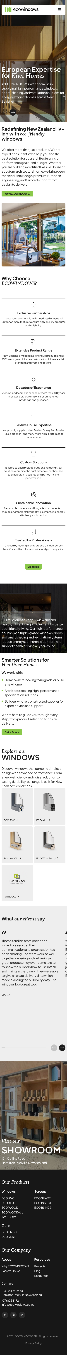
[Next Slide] (13, 112)
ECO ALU (8, 1203)
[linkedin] (22, 1315)
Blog (37, 1271)
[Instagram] (13, 1315)
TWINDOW (9, 1217)
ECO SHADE (42, 1198)
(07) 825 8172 (10, 1300)
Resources (41, 1275)
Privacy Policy (33, 1343)
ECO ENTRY (9, 1232)
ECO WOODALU (13, 1212)
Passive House (11, 1271)
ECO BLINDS (42, 1207)
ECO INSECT (42, 1203)
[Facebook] (5, 1315)
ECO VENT (8, 1236)
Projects (39, 1266)
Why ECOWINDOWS (15, 1266)
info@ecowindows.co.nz (18, 1304)
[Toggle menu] (59, 9)
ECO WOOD (10, 1207)
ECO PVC (8, 1198)
